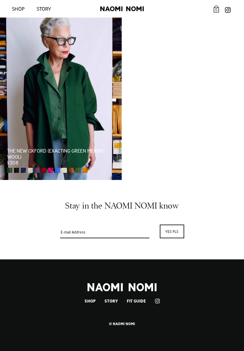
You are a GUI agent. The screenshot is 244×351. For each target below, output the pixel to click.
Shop (18, 9)
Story (44, 9)
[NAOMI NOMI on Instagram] (228, 9)
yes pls (172, 231)
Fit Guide (136, 301)
